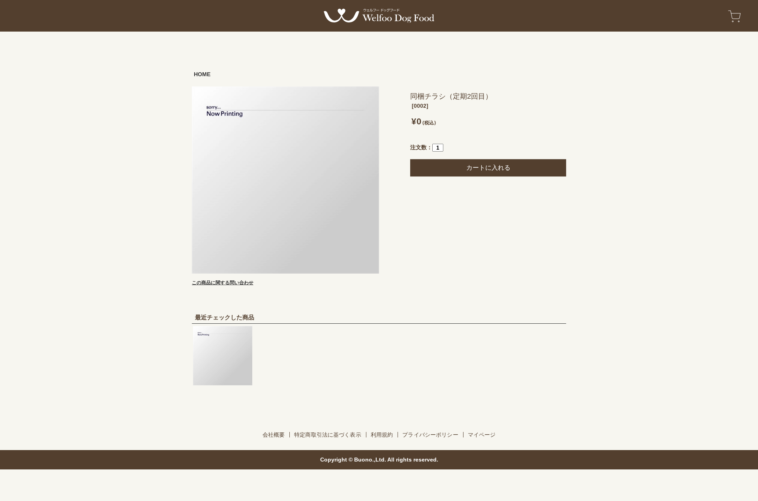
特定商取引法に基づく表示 (327, 434)
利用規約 (382, 434)
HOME (202, 74)
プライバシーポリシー (430, 434)
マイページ (482, 434)
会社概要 (274, 434)
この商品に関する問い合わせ (222, 282)
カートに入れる (488, 167)
